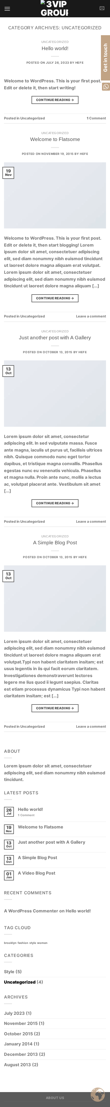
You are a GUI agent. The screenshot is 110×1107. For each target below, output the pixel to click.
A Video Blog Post (36, 873)
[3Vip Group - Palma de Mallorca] (54, 8)
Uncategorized (55, 41)
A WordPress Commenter (31, 910)
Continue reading (55, 100)
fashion (23, 943)
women (42, 943)
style (32, 943)
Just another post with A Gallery (55, 337)
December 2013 (21, 1054)
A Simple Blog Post (55, 542)
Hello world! (55, 48)
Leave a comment (91, 316)
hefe (79, 63)
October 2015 (18, 1033)
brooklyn (10, 943)
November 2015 (21, 1023)
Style (9, 971)
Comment (96, 118)
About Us (55, 1098)
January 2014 (18, 1043)
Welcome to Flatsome (55, 139)
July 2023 (14, 1013)
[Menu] (7, 8)
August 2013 (17, 1064)
